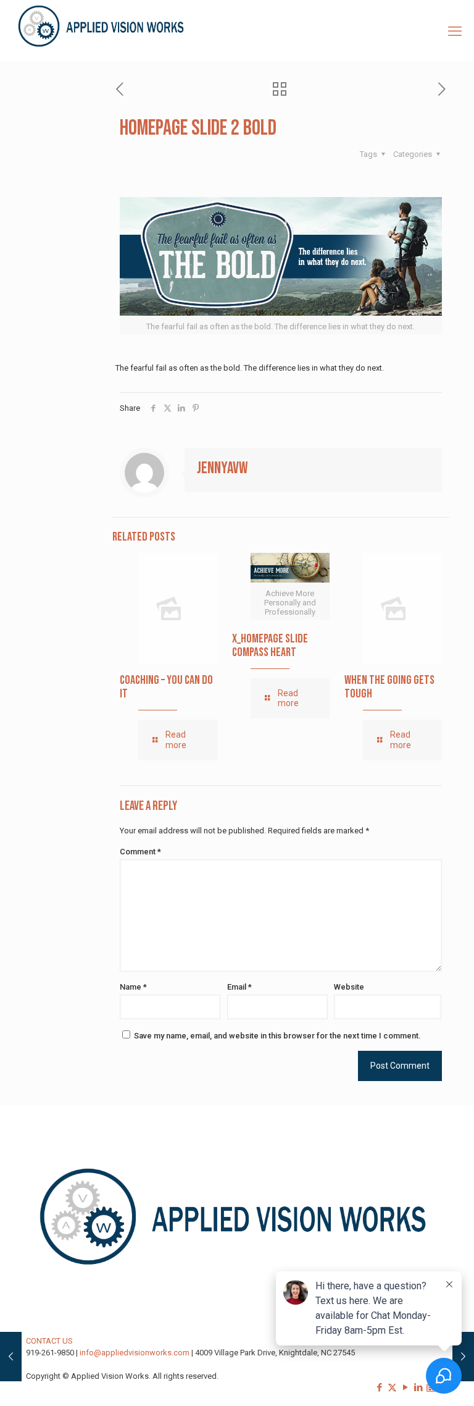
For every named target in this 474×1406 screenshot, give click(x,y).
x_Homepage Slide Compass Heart (270, 645)
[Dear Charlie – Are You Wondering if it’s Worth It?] (11, 1356)
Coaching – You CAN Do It (166, 687)
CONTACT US (49, 1340)
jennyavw (222, 468)
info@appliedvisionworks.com (134, 1352)
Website (349, 986)
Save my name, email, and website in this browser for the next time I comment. (277, 1035)
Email (239, 986)
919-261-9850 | (53, 1352)
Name (133, 986)
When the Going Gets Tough (389, 687)
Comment (140, 851)
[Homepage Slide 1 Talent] (463, 1356)
